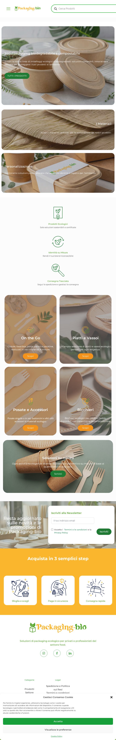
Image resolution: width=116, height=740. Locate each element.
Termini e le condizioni (75, 529)
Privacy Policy (61, 532)
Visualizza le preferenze (58, 729)
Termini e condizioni (57, 692)
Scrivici (58, 473)
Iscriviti (104, 531)
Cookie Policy (56, 736)
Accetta (58, 721)
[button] (111, 697)
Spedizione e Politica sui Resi (58, 688)
